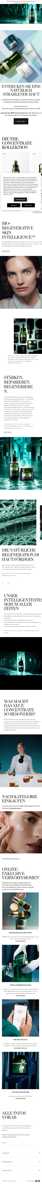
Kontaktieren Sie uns (20, 1048)
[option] (19, 542)
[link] (6, 251)
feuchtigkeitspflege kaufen (10, 858)
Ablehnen (14, 205)
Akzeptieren (28, 205)
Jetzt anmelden (20, 995)
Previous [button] (1, 834)
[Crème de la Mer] (8, 8)
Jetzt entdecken (20, 941)
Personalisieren (20, 199)
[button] (2, 2)
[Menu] (39, 8)
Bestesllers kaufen (15, 808)
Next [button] (40, 834)
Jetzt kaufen (21, 121)
